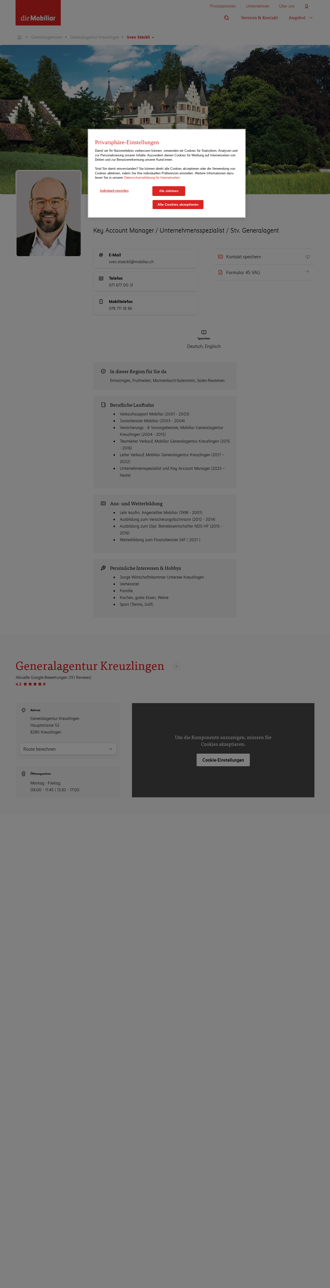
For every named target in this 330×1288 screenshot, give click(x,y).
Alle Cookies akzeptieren (178, 204)
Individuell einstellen (114, 191)
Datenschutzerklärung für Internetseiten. (152, 177)
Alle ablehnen (168, 191)
